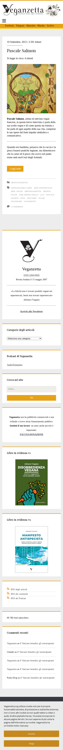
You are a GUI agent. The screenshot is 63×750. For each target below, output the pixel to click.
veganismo (16, 201)
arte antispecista (43, 188)
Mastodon (30, 25)
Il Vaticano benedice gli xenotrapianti (37, 643)
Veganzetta (12, 643)
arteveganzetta (33, 191)
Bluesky (41, 25)
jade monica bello (28, 195)
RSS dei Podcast (18, 598)
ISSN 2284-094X (32, 275)
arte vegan (16, 191)
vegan (41, 198)
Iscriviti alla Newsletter (31, 311)
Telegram (20, 25)
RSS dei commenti (19, 594)
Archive (50, 25)
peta (23, 198)
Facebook (9, 25)
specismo (31, 198)
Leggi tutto (16, 169)
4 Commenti (17, 207)
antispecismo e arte (21, 188)
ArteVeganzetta (19, 182)
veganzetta (30, 201)
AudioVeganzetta (14, 364)
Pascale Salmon (21, 50)
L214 (42, 195)
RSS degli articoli (19, 589)
